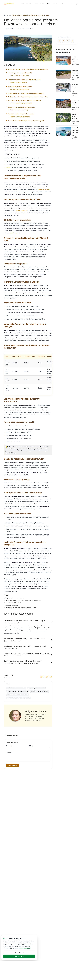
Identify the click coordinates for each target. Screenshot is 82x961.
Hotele (36, 4)
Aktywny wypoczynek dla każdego (19, 89)
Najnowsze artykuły (27, 4)
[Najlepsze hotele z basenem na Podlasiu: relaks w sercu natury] (63, 87)
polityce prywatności (25, 948)
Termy (48, 4)
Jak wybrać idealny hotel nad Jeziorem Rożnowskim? (24, 100)
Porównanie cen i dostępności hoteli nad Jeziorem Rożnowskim (28, 97)
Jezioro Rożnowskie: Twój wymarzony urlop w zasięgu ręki (26, 121)
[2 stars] (43, 676)
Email (31, 746)
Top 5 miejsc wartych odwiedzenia (20, 116)
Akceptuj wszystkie (19, 956)
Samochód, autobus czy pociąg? (19, 110)
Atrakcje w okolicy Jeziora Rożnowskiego (21, 114)
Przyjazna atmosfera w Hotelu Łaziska (20, 86)
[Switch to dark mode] (76, 3)
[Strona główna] (4, 15)
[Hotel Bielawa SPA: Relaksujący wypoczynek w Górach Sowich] (63, 60)
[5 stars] (51, 676)
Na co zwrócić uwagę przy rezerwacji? (21, 103)
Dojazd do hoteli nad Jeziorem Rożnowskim (21, 107)
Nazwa (10, 746)
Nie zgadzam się (19, 952)
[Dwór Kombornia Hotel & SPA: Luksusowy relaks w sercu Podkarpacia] (63, 117)
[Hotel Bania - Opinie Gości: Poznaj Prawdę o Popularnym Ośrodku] (63, 103)
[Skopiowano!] (72, 41)
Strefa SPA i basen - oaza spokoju (19, 75)
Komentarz (9, 752)
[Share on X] (63, 41)
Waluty (42, 4)
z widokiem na (13, 233)
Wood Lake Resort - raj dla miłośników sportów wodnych (25, 93)
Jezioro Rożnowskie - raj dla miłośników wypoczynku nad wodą (28, 69)
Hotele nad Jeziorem (44, 189)
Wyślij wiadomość (12, 765)
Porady (54, 4)
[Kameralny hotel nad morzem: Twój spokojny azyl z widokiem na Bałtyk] (63, 131)
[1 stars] (41, 676)
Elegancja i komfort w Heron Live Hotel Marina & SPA (24, 79)
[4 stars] (48, 676)
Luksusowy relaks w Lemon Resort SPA (20, 73)
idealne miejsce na (21, 210)
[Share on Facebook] (59, 41)
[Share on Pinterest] (68, 41)
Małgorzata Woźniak (11, 29)
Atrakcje (61, 4)
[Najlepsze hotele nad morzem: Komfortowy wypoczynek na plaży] (63, 74)
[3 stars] (46, 676)
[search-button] (72, 4)
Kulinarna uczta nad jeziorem (18, 82)
